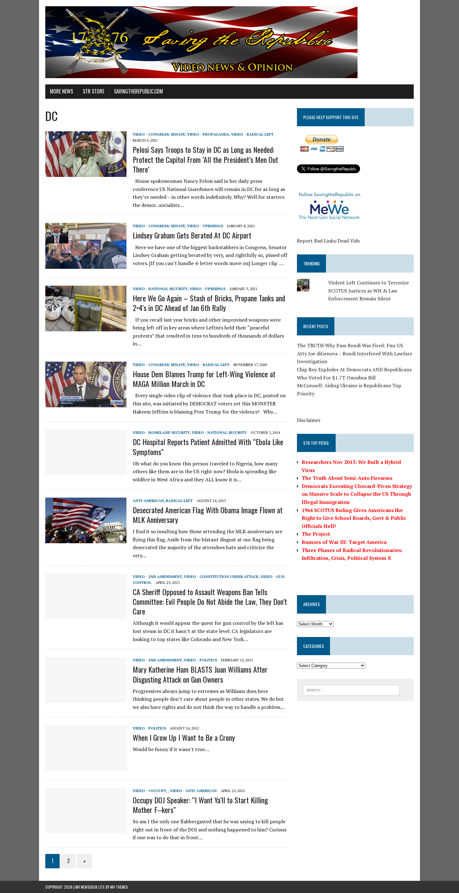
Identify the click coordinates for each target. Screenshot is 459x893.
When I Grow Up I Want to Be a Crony (184, 737)
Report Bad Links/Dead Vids (328, 240)
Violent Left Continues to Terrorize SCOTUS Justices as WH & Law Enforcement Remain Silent (368, 290)
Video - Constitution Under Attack (221, 576)
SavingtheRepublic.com (138, 91)
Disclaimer (309, 420)
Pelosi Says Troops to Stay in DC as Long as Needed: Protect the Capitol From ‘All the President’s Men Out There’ (205, 159)
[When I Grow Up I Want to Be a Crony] (85, 766)
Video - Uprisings (205, 225)
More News (61, 91)
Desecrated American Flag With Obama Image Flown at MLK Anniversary (208, 514)
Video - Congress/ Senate (159, 134)
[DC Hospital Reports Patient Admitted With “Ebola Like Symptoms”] (85, 471)
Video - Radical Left (252, 134)
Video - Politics (200, 660)
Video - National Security (160, 288)
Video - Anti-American (193, 790)
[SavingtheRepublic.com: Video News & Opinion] (229, 42)
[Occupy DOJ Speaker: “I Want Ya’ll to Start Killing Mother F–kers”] (85, 828)
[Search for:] (351, 689)
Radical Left (179, 500)
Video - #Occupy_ (150, 790)
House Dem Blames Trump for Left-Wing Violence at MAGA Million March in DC (204, 378)
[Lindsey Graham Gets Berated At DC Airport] (85, 264)
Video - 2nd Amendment (157, 576)
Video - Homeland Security (161, 432)
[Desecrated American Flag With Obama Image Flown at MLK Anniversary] (85, 538)
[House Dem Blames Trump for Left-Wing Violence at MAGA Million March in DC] (85, 402)
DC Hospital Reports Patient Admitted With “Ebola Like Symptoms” (208, 446)
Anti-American (148, 500)
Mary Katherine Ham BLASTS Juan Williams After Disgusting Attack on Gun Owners (200, 674)
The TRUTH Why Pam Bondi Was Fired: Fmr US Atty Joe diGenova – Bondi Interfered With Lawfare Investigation (354, 353)
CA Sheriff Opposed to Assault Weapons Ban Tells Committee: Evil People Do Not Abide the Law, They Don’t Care (210, 601)
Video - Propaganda (208, 134)
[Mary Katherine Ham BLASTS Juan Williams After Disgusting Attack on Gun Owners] (85, 698)
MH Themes (119, 887)
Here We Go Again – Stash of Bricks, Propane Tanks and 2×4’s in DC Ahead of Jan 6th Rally (209, 302)
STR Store (93, 91)
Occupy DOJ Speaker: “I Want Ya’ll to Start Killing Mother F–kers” (200, 804)
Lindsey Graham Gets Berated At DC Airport (192, 235)
